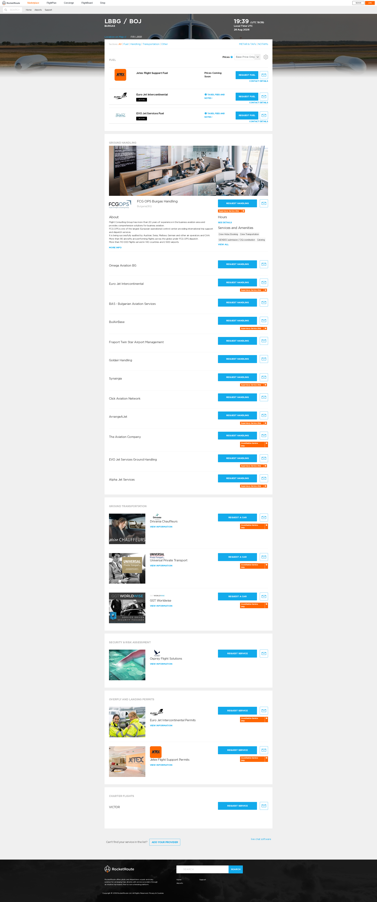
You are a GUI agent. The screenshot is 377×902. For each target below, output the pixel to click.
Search (235, 869)
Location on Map (114, 36)
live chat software (261, 839)
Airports (38, 10)
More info (115, 247)
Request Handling (237, 203)
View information (161, 526)
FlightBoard (86, 3)
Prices (226, 57)
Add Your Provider (165, 842)
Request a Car (237, 517)
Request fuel (247, 75)
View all (223, 244)
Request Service (237, 653)
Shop (102, 3)
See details (225, 222)
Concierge (69, 3)
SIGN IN (358, 3)
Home (29, 10)
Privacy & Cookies (156, 893)
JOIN (370, 3)
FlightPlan (51, 3)
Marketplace (33, 3)
